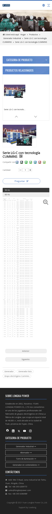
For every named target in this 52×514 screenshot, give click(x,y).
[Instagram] (30, 431)
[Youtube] (25, 431)
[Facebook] (7, 431)
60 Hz (7, 194)
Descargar (31, 203)
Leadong (32, 507)
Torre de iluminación (25, 458)
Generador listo (25, 371)
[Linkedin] (13, 431)
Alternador (25, 452)
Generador (9, 371)
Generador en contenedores (25, 465)
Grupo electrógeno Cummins (16, 376)
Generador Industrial (25, 446)
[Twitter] (19, 431)
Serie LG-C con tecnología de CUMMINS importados (14, 109)
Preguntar (20, 181)
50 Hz (7, 190)
